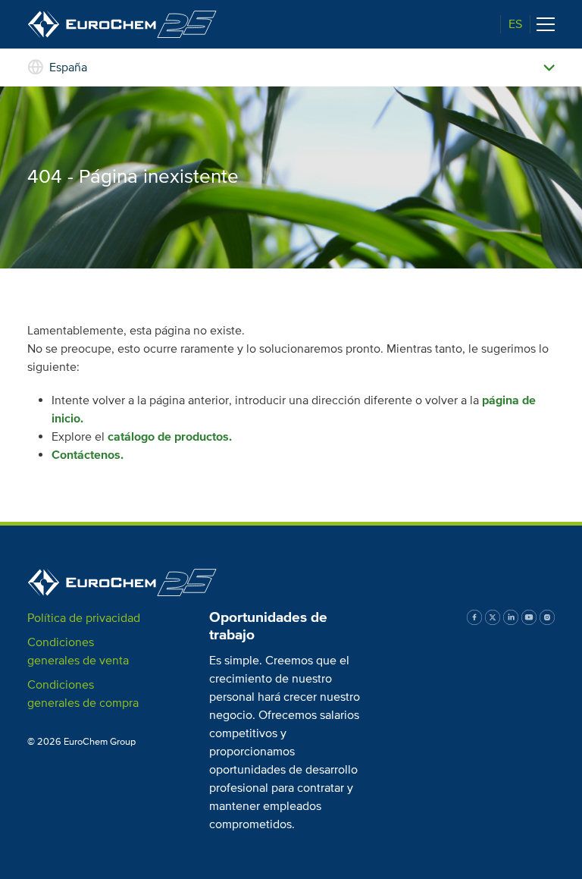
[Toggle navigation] (546, 24)
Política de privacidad (83, 618)
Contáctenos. (88, 455)
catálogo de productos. (170, 436)
